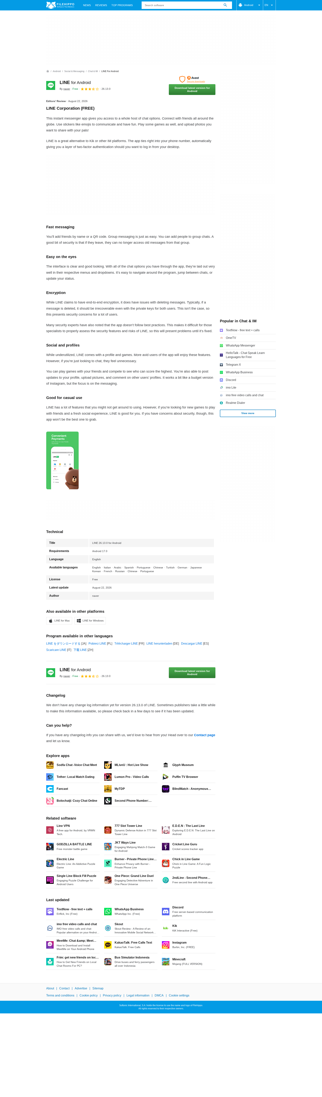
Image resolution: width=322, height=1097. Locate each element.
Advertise (81, 988)
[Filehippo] (60, 5)
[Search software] (225, 5)
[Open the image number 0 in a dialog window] (62, 460)
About (50, 988)
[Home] (47, 71)
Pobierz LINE (97, 643)
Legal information (138, 995)
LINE (75, 82)
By (65, 88)
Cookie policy (89, 995)
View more (247, 413)
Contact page (204, 735)
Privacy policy (112, 995)
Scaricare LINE (56, 649)
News (87, 5)
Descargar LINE (191, 643)
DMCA (159, 995)
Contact (64, 988)
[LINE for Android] (50, 85)
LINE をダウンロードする (63, 643)
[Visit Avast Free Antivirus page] (192, 79)
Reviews (101, 5)
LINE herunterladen (159, 643)
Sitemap (97, 988)
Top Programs (122, 5)
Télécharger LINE (126, 643)
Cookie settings (179, 995)
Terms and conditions (60, 995)
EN (266, 5)
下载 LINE (80, 649)
